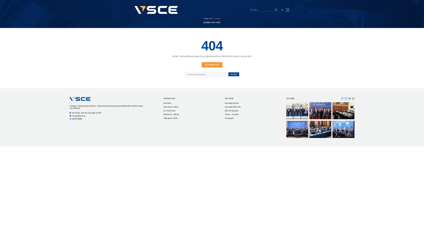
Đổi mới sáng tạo (231, 111)
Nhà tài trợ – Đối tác (171, 114)
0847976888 (77, 119)
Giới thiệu (167, 103)
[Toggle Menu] (287, 10)
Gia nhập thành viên (233, 107)
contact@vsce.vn (78, 116)
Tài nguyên (229, 118)
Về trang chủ (212, 65)
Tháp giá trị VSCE (170, 118)
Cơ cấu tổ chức (169, 111)
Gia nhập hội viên (232, 103)
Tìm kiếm (234, 74)
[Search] (276, 9)
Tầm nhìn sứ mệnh (170, 107)
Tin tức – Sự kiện (231, 114)
